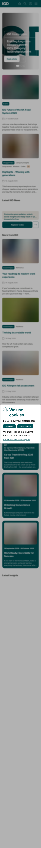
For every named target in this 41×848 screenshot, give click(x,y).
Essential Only (25, 426)
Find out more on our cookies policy (16, 440)
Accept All (9, 426)
